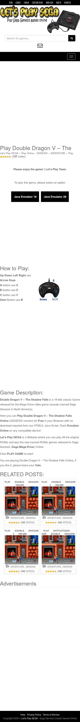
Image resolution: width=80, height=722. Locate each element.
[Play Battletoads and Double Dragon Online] (58, 549)
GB (11, 2)
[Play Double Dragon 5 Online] (22, 549)
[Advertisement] (40, 103)
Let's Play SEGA (9, 153)
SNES (67, 2)
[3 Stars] (5, 157)
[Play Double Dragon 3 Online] (58, 501)
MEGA (49, 2)
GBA (26, 2)
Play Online (27, 153)
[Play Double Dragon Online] (22, 501)
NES (58, 2)
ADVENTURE (58, 153)
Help (22, 714)
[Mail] (40, 45)
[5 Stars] (10, 157)
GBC (18, 2)
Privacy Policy (34, 714)
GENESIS (37, 2)
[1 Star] (1, 157)
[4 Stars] (8, 157)
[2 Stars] (3, 157)
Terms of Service (51, 714)
